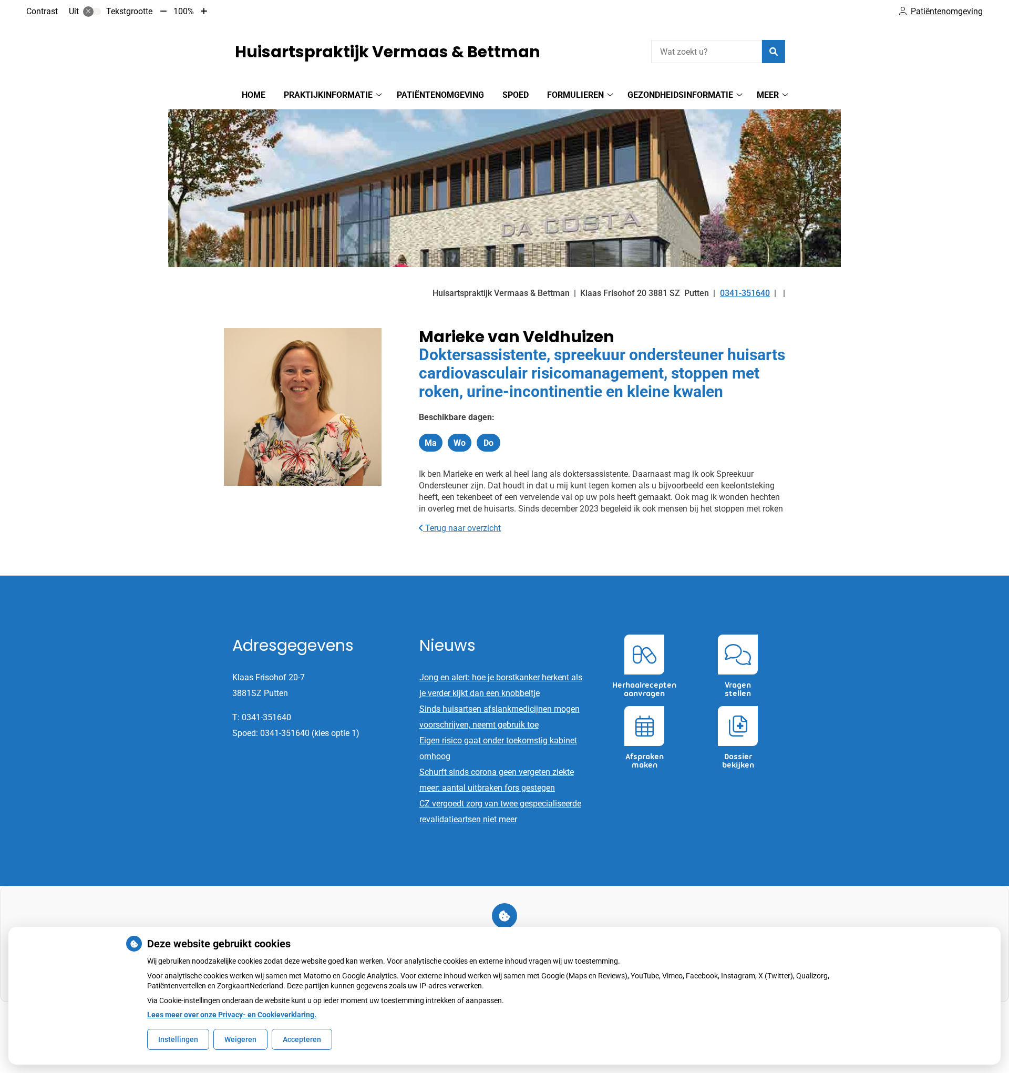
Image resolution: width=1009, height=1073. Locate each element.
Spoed (515, 95)
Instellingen (178, 1039)
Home (253, 95)
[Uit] (92, 11)
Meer (768, 95)
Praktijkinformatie (328, 95)
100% (183, 11)
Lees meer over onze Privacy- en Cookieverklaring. (231, 1014)
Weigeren (240, 1039)
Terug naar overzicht (462, 528)
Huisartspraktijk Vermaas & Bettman (387, 51)
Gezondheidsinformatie (680, 95)
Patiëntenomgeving (440, 95)
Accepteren (302, 1039)
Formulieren (575, 95)
